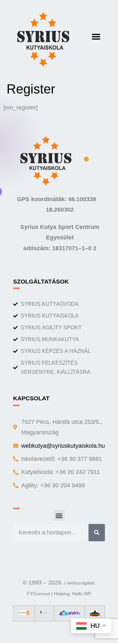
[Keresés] (96, 532)
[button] (96, 36)
